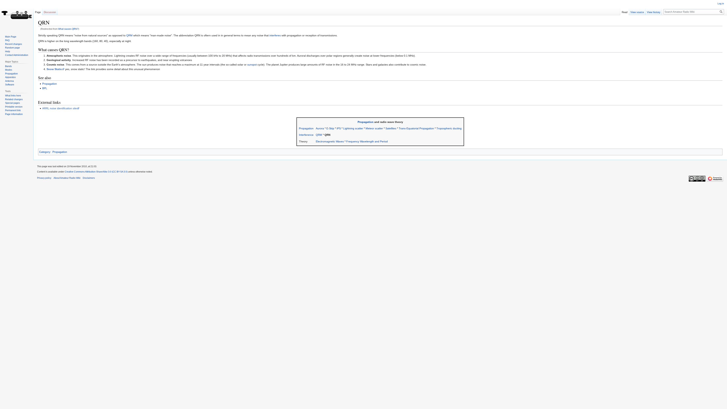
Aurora (320, 128)
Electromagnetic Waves (330, 141)
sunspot (252, 64)
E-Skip (330, 128)
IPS (339, 128)
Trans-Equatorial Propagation (416, 128)
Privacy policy (44, 178)
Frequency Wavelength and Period (367, 141)
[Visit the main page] (17, 15)
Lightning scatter (353, 128)
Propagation (49, 83)
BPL (44, 88)
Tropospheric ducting (449, 128)
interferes (275, 35)
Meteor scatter (374, 128)
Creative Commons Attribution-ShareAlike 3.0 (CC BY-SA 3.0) (96, 171)
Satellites (390, 128)
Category (44, 151)
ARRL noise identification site (59, 108)
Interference (306, 134)
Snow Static (54, 69)
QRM (129, 35)
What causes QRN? (68, 29)
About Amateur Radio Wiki (67, 178)
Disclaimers (89, 178)
